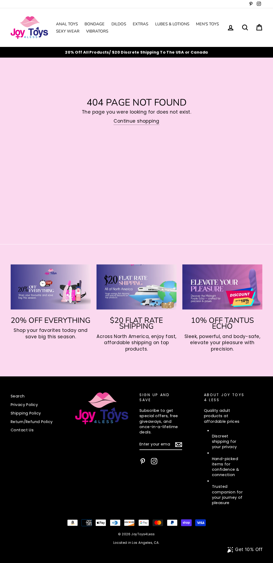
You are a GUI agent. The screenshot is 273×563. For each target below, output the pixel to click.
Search (18, 396)
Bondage (95, 24)
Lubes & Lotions (172, 24)
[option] (136, 52)
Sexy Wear (67, 31)
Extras (140, 24)
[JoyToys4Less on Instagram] (154, 461)
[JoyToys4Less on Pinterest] (142, 461)
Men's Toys (207, 24)
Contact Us (22, 430)
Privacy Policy (24, 404)
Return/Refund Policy (32, 421)
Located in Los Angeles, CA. (136, 543)
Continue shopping (136, 121)
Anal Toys (67, 24)
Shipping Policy (26, 413)
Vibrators (97, 31)
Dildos (118, 24)
